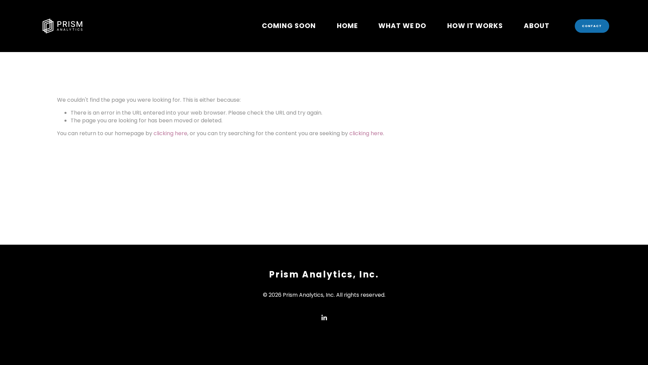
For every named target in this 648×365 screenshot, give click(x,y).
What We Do (402, 25)
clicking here (170, 133)
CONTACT (592, 26)
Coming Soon (289, 25)
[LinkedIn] (324, 317)
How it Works (475, 25)
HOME (347, 25)
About (536, 25)
